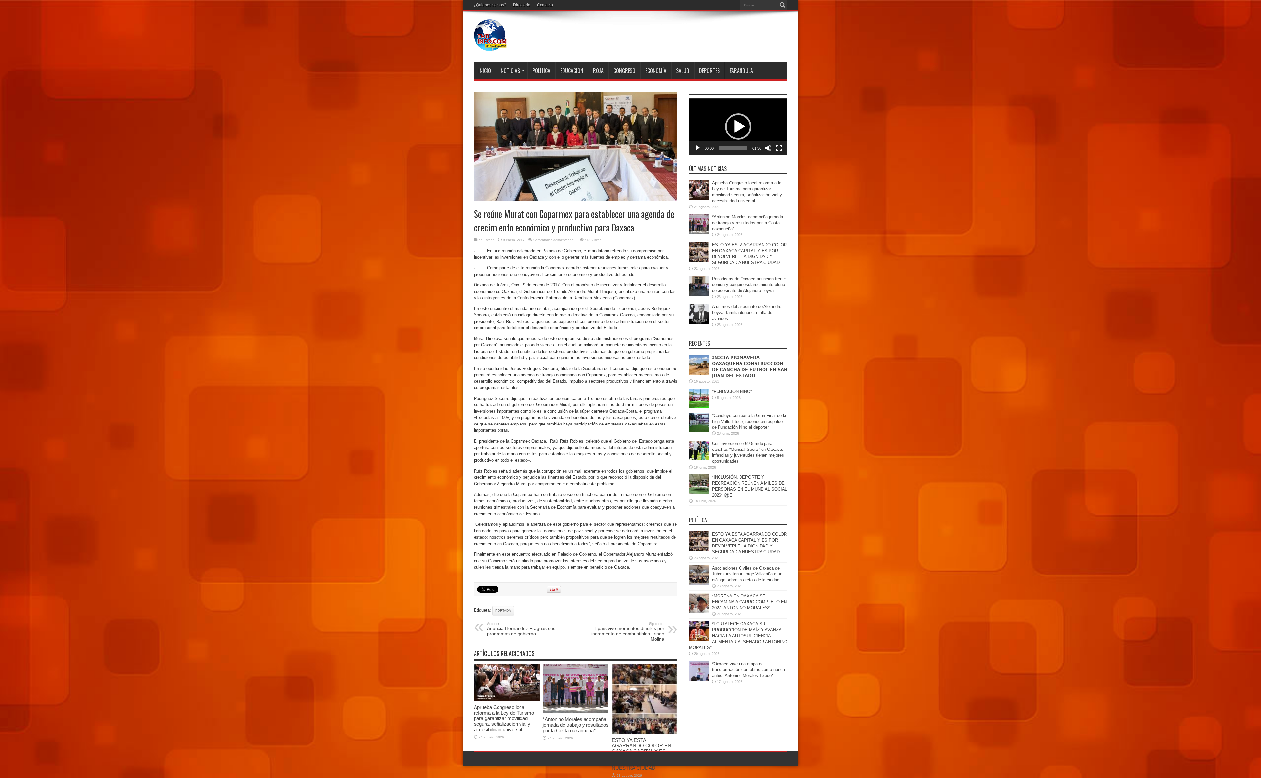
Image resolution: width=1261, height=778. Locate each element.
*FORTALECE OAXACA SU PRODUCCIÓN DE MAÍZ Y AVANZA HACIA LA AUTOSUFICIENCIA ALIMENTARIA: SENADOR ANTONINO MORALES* (738, 635)
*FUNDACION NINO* (732, 391)
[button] (738, 126)
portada (503, 610)
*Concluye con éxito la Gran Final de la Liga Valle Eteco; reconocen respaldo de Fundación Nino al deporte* (749, 421)
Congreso (624, 71)
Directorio (521, 5)
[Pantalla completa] (779, 148)
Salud (682, 71)
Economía (655, 71)
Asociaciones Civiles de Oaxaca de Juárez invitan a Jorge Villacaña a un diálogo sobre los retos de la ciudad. (747, 574)
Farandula (741, 71)
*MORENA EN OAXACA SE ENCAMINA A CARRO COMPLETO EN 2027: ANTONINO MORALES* (749, 602)
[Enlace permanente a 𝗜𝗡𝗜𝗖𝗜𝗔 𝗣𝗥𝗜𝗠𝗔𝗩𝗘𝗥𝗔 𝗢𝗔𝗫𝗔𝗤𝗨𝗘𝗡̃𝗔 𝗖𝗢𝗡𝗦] (699, 373)
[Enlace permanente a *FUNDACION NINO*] (699, 406)
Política (541, 71)
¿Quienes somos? (490, 5)
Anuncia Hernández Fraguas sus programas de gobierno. (521, 629)
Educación (571, 71)
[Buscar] (782, 5)
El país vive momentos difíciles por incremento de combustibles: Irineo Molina (627, 632)
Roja (598, 71)
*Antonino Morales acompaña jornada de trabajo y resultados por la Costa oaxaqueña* (575, 725)
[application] (738, 126)
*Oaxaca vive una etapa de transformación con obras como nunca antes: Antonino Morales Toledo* (748, 669)
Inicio (484, 71)
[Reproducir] (697, 148)
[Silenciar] (768, 148)
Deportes (709, 71)
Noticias (510, 71)
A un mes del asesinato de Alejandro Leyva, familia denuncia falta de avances (746, 312)
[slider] (733, 148)
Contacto (545, 5)
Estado (489, 240)
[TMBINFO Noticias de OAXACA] (490, 46)
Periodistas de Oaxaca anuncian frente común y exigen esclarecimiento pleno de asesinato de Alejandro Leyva (749, 284)
